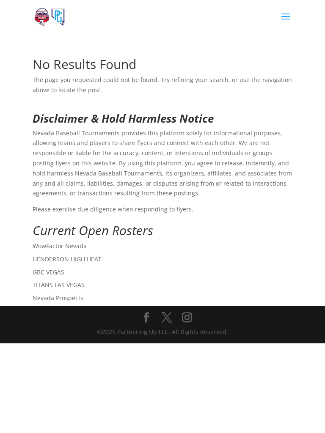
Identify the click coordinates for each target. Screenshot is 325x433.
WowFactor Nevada (60, 246)
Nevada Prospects (58, 298)
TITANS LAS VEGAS (59, 285)
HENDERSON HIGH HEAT (67, 259)
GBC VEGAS (48, 272)
